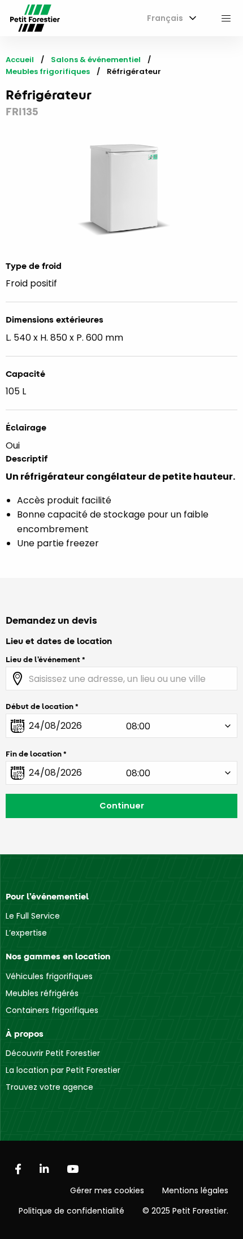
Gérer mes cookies (107, 1190)
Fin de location (34, 754)
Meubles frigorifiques (48, 71)
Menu (226, 18)
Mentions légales (195, 1190)
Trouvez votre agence (49, 1087)
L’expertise (26, 932)
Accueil (20, 59)
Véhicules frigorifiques (49, 976)
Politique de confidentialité (71, 1210)
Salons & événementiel (96, 59)
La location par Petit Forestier (63, 1070)
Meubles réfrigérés (42, 993)
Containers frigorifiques (52, 1010)
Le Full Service (33, 915)
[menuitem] (169, 18)
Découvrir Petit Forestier (53, 1053)
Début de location (39, 706)
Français (165, 18)
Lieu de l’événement (43, 659)
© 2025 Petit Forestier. (185, 1210)
